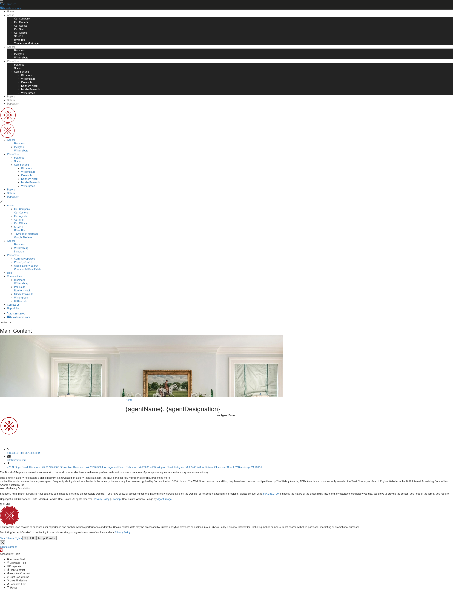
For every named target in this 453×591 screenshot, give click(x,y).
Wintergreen (28, 93)
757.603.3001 (32, 453)
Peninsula (26, 82)
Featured (19, 64)
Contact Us (13, 304)
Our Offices (20, 32)
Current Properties (24, 258)
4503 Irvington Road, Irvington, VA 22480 (173, 467)
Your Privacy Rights (11, 538)
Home (10, 11)
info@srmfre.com (20, 317)
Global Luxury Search (26, 265)
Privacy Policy (101, 499)
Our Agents (20, 25)
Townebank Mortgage (26, 43)
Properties (13, 61)
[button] (1, 550)
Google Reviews (23, 237)
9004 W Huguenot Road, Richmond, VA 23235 (123, 467)
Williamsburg (21, 57)
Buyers (11, 96)
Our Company (22, 18)
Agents (11, 47)
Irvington (19, 54)
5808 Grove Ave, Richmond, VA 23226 (75, 467)
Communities (21, 71)
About (10, 15)
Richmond (19, 50)
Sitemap (116, 499)
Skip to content (8, 546)
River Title (19, 39)
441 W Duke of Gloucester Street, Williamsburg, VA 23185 (229, 467)
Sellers (11, 100)
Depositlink (13, 103)
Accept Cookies (46, 538)
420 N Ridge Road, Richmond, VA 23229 (30, 467)
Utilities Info (20, 301)
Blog (9, 272)
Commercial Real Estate (27, 269)
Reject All (29, 538)
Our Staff (19, 29)
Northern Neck (29, 86)
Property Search (23, 262)
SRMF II (18, 36)
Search (18, 68)
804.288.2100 (17, 313)
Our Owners (21, 22)
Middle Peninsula (30, 89)
